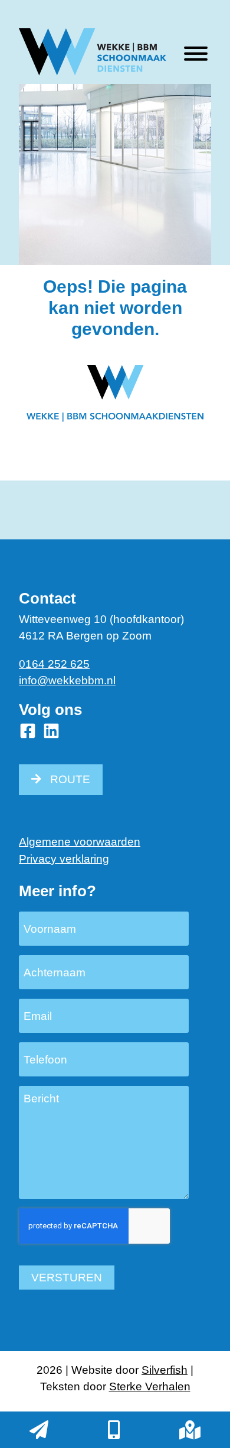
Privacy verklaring (64, 859)
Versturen (66, 1277)
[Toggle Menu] (196, 54)
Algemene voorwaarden (79, 842)
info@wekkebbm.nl (67, 680)
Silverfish (165, 1370)
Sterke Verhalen (149, 1386)
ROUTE (70, 779)
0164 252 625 (54, 664)
